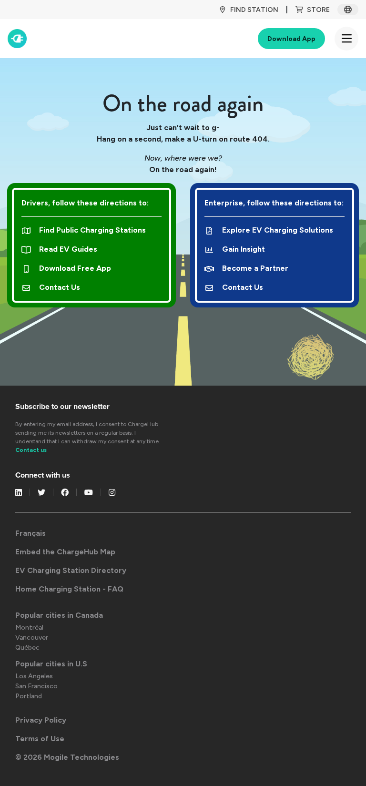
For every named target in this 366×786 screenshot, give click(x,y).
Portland (28, 696)
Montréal (29, 627)
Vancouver (31, 637)
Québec (27, 647)
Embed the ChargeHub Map (65, 551)
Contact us (31, 450)
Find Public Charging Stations (92, 230)
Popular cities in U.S (51, 663)
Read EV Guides (68, 249)
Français (30, 533)
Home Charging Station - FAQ (69, 588)
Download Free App (75, 268)
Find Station (254, 10)
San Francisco (36, 686)
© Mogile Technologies (67, 757)
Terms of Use (39, 738)
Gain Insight (243, 249)
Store (318, 10)
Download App (291, 39)
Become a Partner (255, 268)
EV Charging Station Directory (70, 570)
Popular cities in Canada (59, 615)
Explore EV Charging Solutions (277, 230)
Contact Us (59, 287)
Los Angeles (34, 676)
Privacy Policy (40, 720)
